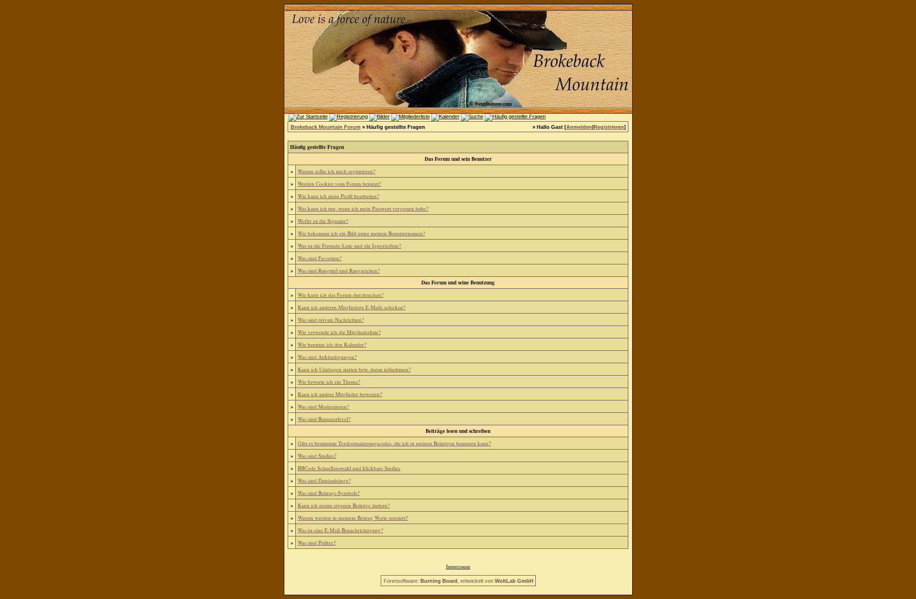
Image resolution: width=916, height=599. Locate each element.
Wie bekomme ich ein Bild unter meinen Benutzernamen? (361, 233)
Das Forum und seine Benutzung (458, 282)
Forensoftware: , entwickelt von (458, 581)
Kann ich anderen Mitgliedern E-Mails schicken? (352, 307)
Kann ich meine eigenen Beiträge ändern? (344, 505)
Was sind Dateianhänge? (324, 480)
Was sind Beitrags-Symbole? (329, 492)
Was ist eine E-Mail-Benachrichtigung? (340, 530)
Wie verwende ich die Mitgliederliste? (339, 332)
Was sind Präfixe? (317, 542)
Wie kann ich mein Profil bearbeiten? (338, 196)
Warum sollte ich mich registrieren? (336, 171)
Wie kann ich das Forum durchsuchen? (341, 294)
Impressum (458, 566)
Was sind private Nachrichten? (331, 319)
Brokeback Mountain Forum (326, 127)
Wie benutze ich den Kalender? (332, 344)
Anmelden (579, 127)
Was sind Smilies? (317, 455)
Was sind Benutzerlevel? (324, 418)
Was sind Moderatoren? (323, 406)
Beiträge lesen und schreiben (458, 431)
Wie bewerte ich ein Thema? (329, 381)
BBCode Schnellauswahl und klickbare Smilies (349, 468)
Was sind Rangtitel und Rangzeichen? (339, 270)
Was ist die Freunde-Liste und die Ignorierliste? (349, 245)
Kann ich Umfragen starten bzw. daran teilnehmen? (354, 369)
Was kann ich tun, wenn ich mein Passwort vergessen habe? (363, 208)
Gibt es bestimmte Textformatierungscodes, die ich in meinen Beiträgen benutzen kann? (394, 443)
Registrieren (608, 127)
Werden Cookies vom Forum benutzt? (339, 183)
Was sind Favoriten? (320, 258)
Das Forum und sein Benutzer (458, 159)
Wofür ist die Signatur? (323, 220)
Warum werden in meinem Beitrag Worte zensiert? (353, 517)
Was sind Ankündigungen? (327, 356)
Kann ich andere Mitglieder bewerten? (340, 394)
